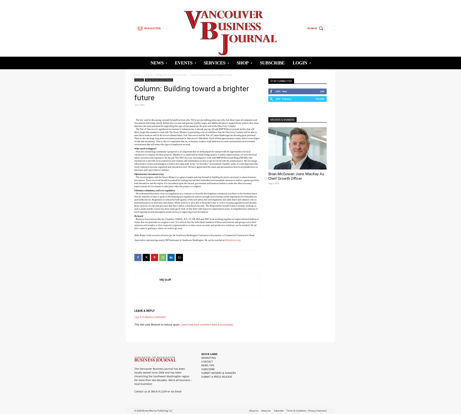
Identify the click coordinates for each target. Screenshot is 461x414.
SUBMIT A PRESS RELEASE (216, 376)
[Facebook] (138, 257)
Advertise (266, 410)
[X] (146, 257)
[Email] (179, 257)
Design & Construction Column (171, 74)
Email (178, 391)
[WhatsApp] (162, 257)
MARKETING (208, 357)
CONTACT (207, 361)
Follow (320, 99)
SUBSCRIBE (208, 369)
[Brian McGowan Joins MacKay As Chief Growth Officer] (297, 148)
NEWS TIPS (207, 365)
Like (322, 91)
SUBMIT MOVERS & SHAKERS (218, 373)
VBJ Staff (165, 279)
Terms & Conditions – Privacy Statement (307, 410)
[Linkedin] (171, 257)
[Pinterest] (154, 257)
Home (137, 74)
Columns (148, 74)
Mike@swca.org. (233, 240)
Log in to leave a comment (149, 316)
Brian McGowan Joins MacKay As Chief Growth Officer (296, 176)
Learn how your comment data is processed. (207, 324)
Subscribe (279, 410)
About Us (253, 410)
